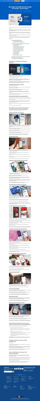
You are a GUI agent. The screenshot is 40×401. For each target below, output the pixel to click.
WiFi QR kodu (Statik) (15, 45)
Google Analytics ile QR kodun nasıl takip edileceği (9, 381)
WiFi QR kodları (23, 152)
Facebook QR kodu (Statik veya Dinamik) (18, 47)
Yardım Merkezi (6, 388)
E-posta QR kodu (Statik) (16, 51)
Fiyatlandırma (22, 389)
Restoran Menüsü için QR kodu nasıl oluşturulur (16, 381)
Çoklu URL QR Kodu (16, 376)
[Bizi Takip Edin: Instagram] (19, 369)
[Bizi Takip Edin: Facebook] (21, 369)
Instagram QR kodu (28, 241)
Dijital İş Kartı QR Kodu (23, 376)
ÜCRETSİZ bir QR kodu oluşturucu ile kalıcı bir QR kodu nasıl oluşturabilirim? (21, 56)
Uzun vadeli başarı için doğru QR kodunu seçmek (18, 58)
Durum (21, 387)
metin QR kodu (11, 315)
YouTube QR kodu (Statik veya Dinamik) (18, 48)
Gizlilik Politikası (30, 388)
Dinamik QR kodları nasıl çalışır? (9, 377)
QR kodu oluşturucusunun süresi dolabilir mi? (17, 57)
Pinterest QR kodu (12, 266)
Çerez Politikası (30, 389)
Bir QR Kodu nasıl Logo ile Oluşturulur (31, 378)
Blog (12, 3)
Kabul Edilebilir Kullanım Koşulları (32, 387)
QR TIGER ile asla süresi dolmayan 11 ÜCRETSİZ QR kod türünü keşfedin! (20, 43)
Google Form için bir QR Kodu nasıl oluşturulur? (23, 379)
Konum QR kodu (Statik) (16, 52)
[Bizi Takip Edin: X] (22, 369)
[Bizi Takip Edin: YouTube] (17, 369)
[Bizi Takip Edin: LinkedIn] (15, 369)
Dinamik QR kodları (11, 105)
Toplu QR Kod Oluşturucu (30, 377)
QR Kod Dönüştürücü (23, 380)
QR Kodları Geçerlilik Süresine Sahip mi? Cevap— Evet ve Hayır (21, 3)
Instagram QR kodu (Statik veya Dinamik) (18, 49)
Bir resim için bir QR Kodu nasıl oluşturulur (9, 378)
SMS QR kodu (11, 297)
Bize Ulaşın (5, 387)
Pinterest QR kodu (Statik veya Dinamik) (18, 50)
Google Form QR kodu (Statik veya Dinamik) (18, 46)
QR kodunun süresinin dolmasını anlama (17, 40)
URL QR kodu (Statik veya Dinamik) (17, 44)
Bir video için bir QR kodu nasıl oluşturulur (16, 378)
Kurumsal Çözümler (22, 388)
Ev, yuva (10, 3)
